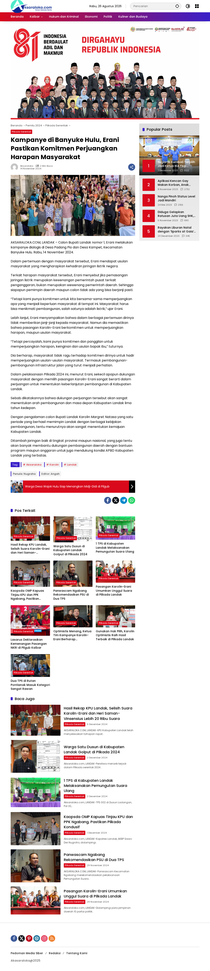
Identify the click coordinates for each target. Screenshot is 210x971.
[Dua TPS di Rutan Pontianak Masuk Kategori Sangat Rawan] (30, 665)
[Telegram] (123, 500)
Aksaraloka (26, 166)
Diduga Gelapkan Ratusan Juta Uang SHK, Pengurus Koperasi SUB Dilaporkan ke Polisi (176, 214)
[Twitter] (115, 500)
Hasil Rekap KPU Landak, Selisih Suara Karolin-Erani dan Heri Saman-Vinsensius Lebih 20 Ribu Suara (30, 549)
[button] (177, 6)
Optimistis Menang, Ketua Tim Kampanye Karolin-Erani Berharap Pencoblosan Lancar (72, 635)
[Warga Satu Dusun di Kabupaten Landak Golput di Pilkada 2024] (73, 529)
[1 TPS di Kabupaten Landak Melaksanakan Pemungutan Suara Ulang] (115, 528)
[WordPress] (36, 938)
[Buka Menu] (196, 6)
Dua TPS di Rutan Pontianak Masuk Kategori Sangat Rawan (30, 685)
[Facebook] (107, 500)
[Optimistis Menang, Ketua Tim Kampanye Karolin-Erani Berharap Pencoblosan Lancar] (73, 616)
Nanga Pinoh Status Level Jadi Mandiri (176, 199)
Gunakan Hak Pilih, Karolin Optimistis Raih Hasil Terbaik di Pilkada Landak (115, 635)
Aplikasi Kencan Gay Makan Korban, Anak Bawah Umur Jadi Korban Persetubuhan (177, 183)
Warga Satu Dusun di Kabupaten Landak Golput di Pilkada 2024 (70, 550)
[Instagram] (44, 938)
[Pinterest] (29, 938)
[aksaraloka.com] (31, 6)
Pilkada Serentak (21, 131)
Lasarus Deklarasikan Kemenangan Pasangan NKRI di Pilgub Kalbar (29, 644)
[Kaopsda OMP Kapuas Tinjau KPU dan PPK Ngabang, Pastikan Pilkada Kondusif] (30, 574)
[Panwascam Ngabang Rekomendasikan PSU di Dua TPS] (73, 574)
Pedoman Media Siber (27, 953)
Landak (72, 465)
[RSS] (52, 938)
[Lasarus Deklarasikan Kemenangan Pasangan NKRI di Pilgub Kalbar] (30, 620)
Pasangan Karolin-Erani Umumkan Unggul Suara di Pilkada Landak (114, 591)
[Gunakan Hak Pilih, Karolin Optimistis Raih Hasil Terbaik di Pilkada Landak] (115, 616)
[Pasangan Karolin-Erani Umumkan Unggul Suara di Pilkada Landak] (115, 572)
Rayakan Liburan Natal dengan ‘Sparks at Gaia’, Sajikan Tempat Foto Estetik (176, 230)
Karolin (54, 465)
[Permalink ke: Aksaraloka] (15, 167)
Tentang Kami (76, 953)
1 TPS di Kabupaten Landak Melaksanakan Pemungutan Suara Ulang (115, 548)
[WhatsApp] (131, 500)
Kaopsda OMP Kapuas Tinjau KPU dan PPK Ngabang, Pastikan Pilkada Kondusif (27, 595)
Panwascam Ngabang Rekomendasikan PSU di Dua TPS (71, 595)
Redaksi (54, 953)
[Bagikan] (131, 167)
